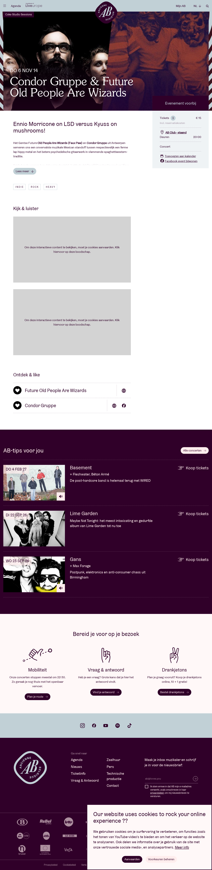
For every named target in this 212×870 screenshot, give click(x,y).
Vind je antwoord (104, 692)
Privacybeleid (50, 864)
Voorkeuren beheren (161, 859)
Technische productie (115, 776)
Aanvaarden (132, 859)
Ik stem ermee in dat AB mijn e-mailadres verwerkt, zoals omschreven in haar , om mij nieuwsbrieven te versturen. (170, 791)
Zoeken (207, 6)
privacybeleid (157, 792)
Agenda (16, 6)
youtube (105, 725)
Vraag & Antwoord (85, 780)
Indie (19, 186)
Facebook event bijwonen (181, 161)
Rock (35, 186)
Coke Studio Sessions (18, 14)
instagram (82, 725)
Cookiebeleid (69, 864)
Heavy (50, 186)
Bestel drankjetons (172, 692)
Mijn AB (181, 6)
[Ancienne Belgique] (106, 12)
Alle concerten (192, 450)
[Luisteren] (61, 496)
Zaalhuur (113, 760)
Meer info (182, 847)
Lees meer (22, 171)
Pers (110, 766)
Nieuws (76, 766)
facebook (94, 726)
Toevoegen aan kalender (180, 156)
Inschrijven (195, 778)
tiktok (129, 725)
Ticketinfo (78, 773)
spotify (117, 725)
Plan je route (35, 696)
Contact (113, 785)
